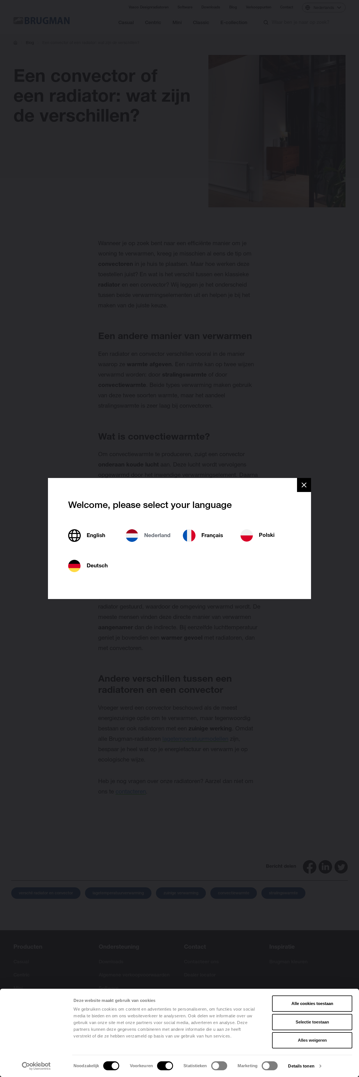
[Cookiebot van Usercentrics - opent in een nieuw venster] (36, 1066)
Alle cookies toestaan (312, 1003)
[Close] (304, 485)
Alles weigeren (312, 1040)
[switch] (165, 1065)
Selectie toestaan (312, 1022)
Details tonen (301, 1066)
